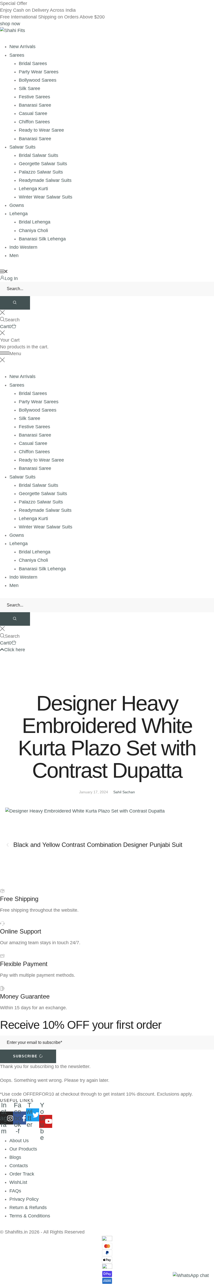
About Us (19, 1140)
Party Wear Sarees (38, 71)
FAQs (15, 1190)
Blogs (15, 1157)
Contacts (18, 1165)
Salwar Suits (22, 147)
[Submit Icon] (15, 303)
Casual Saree (33, 113)
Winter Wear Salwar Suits (45, 197)
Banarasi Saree (35, 105)
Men (14, 255)
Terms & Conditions (29, 1215)
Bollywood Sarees (37, 80)
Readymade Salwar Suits (45, 180)
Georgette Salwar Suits (43, 163)
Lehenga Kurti (33, 188)
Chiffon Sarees (34, 121)
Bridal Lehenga (34, 222)
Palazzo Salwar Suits (41, 172)
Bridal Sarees (33, 63)
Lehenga (18, 213)
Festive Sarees (34, 96)
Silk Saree (29, 88)
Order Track (21, 1174)
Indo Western (23, 247)
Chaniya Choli (33, 230)
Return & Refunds (28, 1207)
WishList (18, 1182)
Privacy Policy (24, 1199)
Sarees (16, 55)
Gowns (16, 205)
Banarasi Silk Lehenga (42, 238)
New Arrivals (22, 46)
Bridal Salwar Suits (38, 155)
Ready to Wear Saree (41, 130)
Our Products (23, 1149)
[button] (10, 23)
